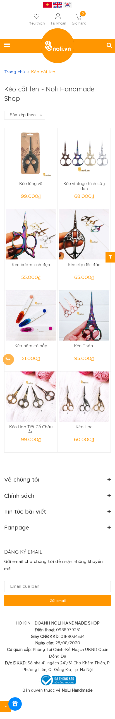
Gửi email (58, 600)
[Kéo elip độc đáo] (84, 234)
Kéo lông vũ (31, 183)
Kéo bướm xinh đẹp (31, 264)
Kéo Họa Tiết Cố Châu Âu (31, 429)
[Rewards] (15, 704)
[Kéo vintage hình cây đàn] (84, 153)
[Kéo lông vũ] (31, 153)
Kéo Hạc (84, 426)
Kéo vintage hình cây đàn (84, 186)
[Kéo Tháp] (84, 315)
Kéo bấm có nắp (31, 345)
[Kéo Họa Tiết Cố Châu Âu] (31, 396)
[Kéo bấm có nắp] (31, 315)
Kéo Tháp (84, 345)
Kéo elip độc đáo (84, 264)
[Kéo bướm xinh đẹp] (31, 234)
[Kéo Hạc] (84, 396)
